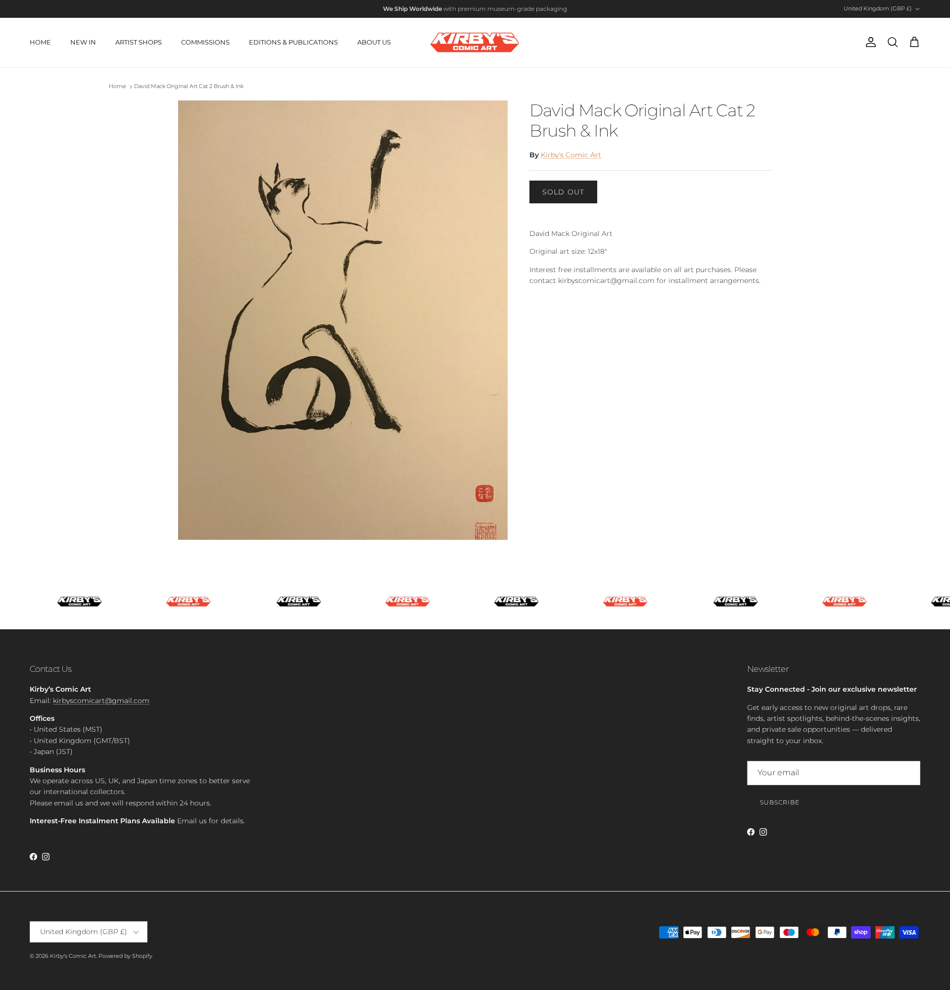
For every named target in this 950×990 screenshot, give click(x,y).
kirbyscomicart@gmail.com (101, 700)
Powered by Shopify (125, 955)
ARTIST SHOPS (138, 42)
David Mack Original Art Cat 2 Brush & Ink (188, 86)
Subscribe (780, 802)
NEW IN (83, 42)
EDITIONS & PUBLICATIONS (293, 42)
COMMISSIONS (205, 42)
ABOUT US (374, 42)
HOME (40, 42)
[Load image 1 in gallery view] (343, 320)
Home (117, 86)
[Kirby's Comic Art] (475, 42)
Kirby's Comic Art (571, 154)
